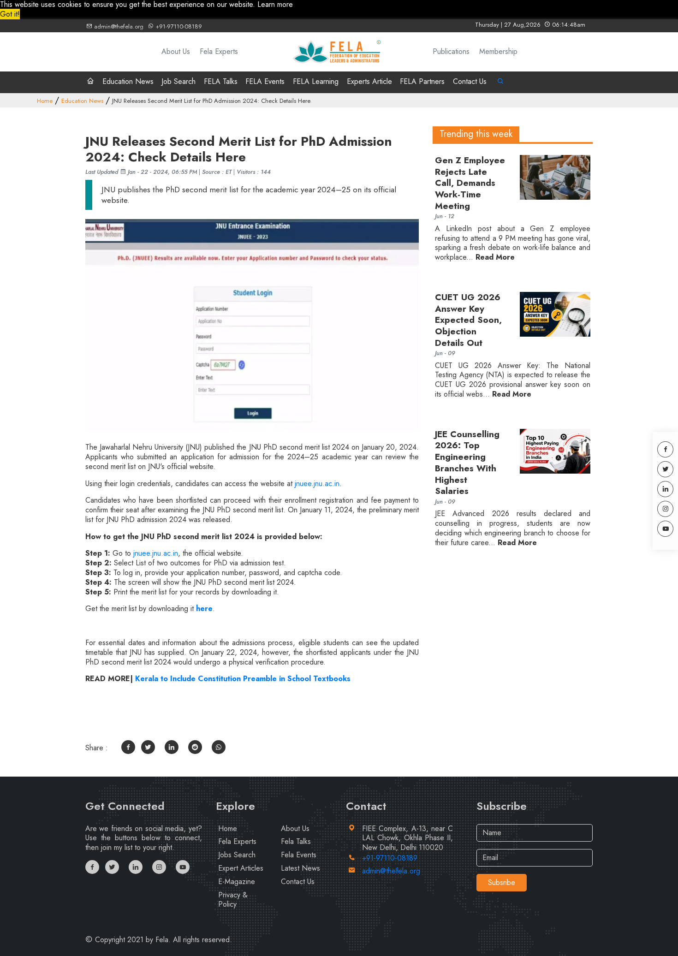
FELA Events (265, 81)
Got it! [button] (10, 14)
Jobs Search (237, 854)
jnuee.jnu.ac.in (317, 483)
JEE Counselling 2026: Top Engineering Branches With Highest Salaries (467, 463)
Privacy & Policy (233, 900)
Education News (128, 81)
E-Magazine (236, 881)
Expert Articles (240, 868)
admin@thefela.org (117, 26)
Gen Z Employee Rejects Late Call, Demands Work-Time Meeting (470, 183)
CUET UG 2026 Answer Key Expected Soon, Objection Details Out (468, 320)
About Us (175, 52)
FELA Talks (221, 81)
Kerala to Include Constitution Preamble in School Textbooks (243, 678)
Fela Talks (296, 841)
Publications (451, 52)
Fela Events (298, 854)
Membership (498, 52)
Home (45, 100)
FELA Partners (422, 81)
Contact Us (470, 81)
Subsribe (501, 882)
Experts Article (369, 81)
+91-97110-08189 (178, 26)
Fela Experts (219, 52)
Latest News (300, 868)
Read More (495, 257)
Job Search (178, 81)
